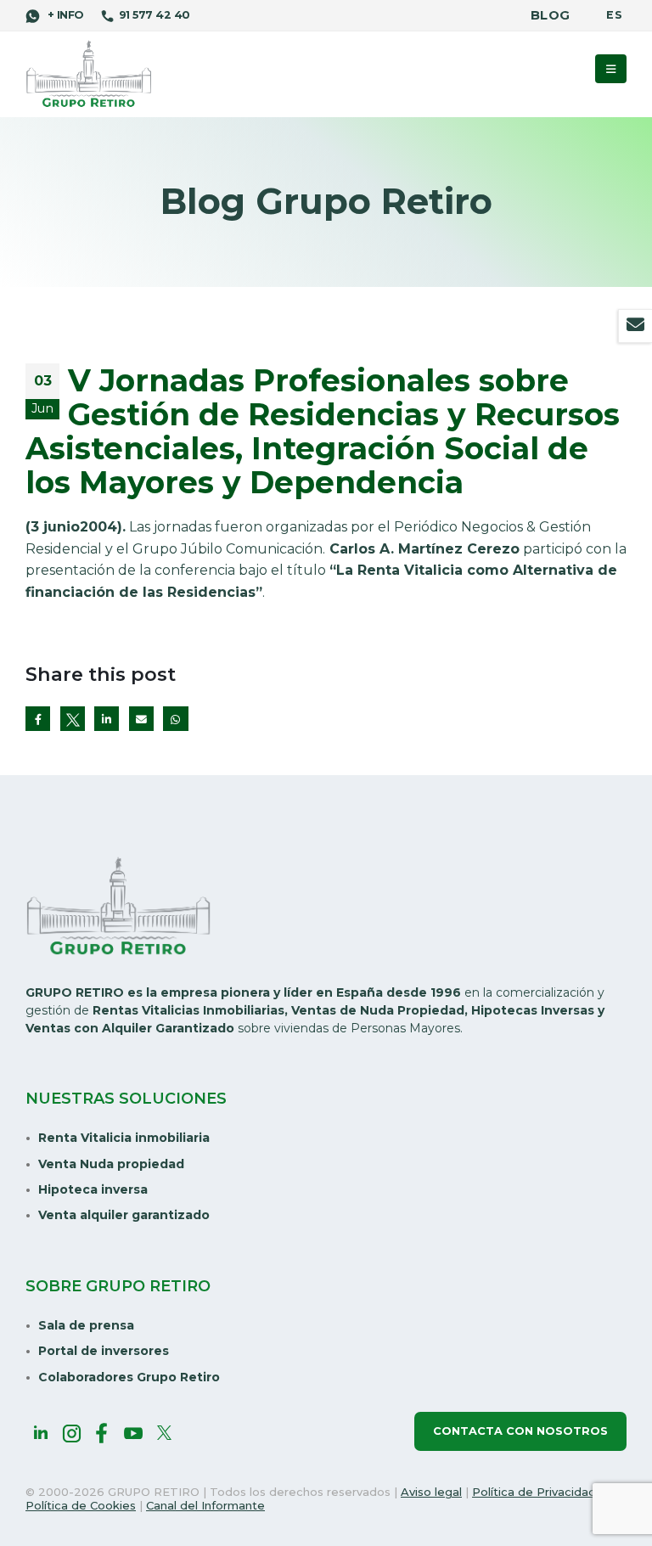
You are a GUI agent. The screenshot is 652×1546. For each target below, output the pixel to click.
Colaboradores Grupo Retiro (129, 1377)
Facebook (37, 718)
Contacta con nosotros (520, 1431)
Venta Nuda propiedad (111, 1164)
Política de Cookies (80, 1505)
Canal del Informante (205, 1505)
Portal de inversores (103, 1350)
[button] (611, 68)
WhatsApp (175, 718)
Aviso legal (431, 1491)
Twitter (72, 718)
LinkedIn (106, 718)
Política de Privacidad (534, 1491)
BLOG (550, 15)
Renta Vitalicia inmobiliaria (124, 1137)
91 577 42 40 (154, 14)
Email (141, 718)
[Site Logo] (89, 75)
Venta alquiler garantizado (124, 1215)
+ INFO (63, 14)
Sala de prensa (86, 1325)
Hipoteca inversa (93, 1189)
